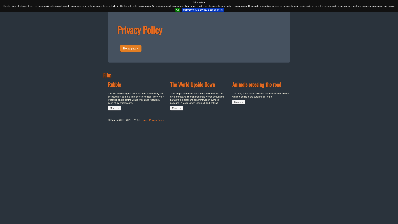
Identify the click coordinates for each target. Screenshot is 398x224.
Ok (177, 9)
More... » (114, 108)
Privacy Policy (156, 120)
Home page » (131, 48)
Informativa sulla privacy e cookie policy (203, 9)
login (145, 120)
